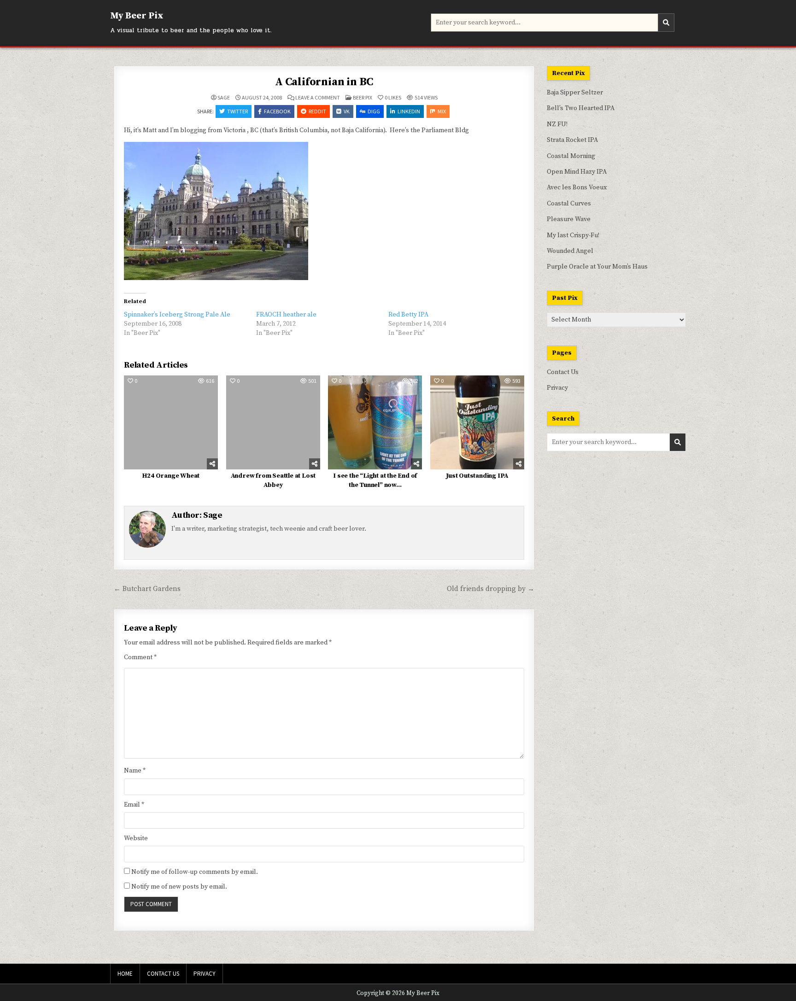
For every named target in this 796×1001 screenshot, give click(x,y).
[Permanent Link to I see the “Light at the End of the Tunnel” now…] (375, 422)
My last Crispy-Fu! (573, 235)
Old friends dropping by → (490, 589)
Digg (374, 111)
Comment (140, 657)
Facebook (277, 111)
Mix (442, 111)
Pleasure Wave (569, 219)
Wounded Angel (570, 251)
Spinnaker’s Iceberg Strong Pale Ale (177, 314)
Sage (223, 97)
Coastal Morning (571, 156)
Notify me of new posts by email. (179, 887)
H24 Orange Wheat (170, 476)
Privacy (557, 388)
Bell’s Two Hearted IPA (581, 108)
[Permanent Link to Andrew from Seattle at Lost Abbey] (273, 422)
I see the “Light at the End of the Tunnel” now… (375, 480)
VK (347, 111)
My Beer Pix (137, 16)
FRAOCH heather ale (286, 314)
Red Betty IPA (408, 314)
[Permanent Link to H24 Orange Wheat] (171, 422)
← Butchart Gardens (147, 589)
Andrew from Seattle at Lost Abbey (273, 480)
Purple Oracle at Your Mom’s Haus (597, 267)
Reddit (317, 111)
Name (135, 771)
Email (134, 805)
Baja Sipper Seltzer (575, 92)
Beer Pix (362, 97)
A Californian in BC (324, 82)
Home (125, 974)
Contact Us (563, 372)
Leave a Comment (317, 97)
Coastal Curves (569, 203)
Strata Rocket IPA (572, 140)
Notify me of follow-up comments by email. (194, 872)
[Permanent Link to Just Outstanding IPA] (477, 422)
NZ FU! (557, 124)
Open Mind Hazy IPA (577, 172)
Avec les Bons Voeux (577, 187)
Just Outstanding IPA (477, 476)
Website (136, 838)
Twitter (237, 111)
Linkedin (409, 111)
